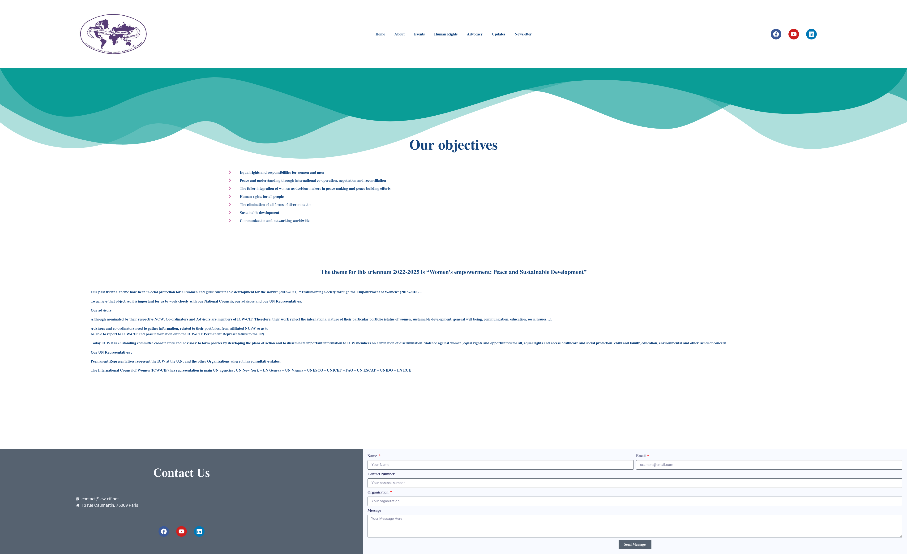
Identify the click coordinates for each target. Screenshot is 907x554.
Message (374, 510)
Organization (378, 492)
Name (373, 456)
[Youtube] (793, 34)
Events (419, 34)
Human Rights (446, 34)
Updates (498, 34)
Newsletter (523, 34)
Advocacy (475, 34)
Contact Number (381, 474)
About (399, 34)
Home (380, 34)
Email (641, 456)
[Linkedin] (811, 34)
